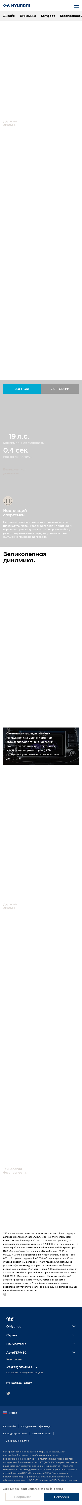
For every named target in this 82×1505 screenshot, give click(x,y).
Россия (13, 1412)
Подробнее (22, 1496)
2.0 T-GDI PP (60, 389)
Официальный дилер (17, 1440)
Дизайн (9, 16)
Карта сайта (9, 1426)
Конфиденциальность (15, 1433)
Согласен (61, 1497)
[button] (10, 1319)
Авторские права (41, 1433)
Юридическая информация (36, 1426)
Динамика (28, 16)
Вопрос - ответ (21, 1382)
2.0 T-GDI (22, 389)
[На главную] (16, 5)
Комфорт (48, 16)
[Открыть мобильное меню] (76, 6)
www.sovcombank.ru (26, 1290)
